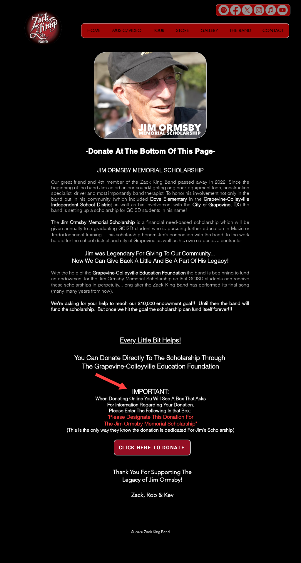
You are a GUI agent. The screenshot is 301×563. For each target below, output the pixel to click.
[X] (247, 10)
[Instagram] (259, 10)
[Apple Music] (270, 10)
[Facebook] (235, 10)
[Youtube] (282, 10)
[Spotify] (223, 10)
